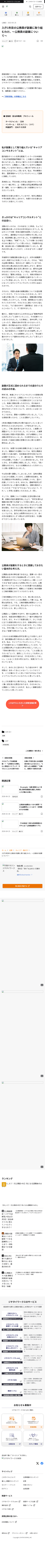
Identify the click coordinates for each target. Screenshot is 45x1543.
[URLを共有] (41, 41)
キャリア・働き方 (22, 850)
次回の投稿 (28, 758)
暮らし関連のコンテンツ (10, 1481)
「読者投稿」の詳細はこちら (14, 96)
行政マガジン (27, 1485)
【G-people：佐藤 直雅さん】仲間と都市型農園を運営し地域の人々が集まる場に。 (30, 789)
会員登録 (26, 1488)
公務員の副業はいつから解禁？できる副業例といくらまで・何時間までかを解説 (30, 807)
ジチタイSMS (6, 1509)
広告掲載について (8, 1522)
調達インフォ (27, 1505)
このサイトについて (9, 1477)
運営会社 (4, 1533)
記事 (10, 850)
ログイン (38, 6)
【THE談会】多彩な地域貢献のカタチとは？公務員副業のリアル (30, 824)
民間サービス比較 (29, 1501)
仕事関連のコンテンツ (30, 1477)
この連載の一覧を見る (33, 751)
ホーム (4, 850)
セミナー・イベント (9, 1485)
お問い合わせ (34, 1533)
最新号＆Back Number (23, 875)
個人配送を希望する (21, 886)
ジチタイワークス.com (13, 1)
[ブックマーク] (37, 41)
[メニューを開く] (3, 6)
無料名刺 (5, 1505)
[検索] (30, 6)
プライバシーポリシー (18, 1533)
